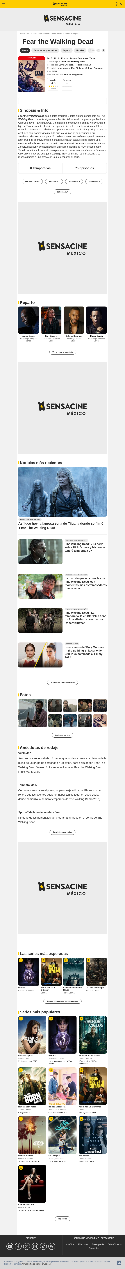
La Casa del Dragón (95, 987)
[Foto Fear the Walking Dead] (32, 713)
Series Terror (56, 34)
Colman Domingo (94, 68)
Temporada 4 (62, 192)
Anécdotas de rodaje (39, 747)
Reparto (27, 302)
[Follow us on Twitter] (27, 1246)
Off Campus (54, 1156)
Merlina (21, 987)
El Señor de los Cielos (89, 1055)
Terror (92, 58)
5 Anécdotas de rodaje (62, 832)
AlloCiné (70, 1244)
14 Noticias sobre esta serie (62, 682)
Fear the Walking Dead (58, 41)
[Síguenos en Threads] (52, 1246)
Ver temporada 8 (32, 181)
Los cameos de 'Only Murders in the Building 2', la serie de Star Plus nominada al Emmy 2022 (84, 652)
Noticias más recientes (41, 462)
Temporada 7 (54, 181)
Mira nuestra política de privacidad (36, 1264)
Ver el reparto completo (62, 352)
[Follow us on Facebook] (19, 1246)
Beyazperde (98, 1244)
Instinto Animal (25, 1156)
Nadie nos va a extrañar (48, 988)
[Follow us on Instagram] (35, 1246)
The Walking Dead (73, 74)
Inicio (22, 34)
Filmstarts (83, 1244)
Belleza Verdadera (56, 1107)
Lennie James (62, 68)
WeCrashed (84, 1156)
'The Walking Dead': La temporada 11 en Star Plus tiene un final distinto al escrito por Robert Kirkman (85, 618)
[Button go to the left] (98, 50)
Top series (62, 1219)
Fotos (25, 694)
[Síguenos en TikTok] (44, 1246)
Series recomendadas (41, 34)
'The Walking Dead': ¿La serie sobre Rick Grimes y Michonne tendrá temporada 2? (85, 547)
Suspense (83, 58)
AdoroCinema (114, 1244)
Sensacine (94, 1248)
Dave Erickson (66, 65)
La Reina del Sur (26, 1204)
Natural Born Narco (27, 1107)
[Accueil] (60, 4)
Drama (73, 58)
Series (28, 34)
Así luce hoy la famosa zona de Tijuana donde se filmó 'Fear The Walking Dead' (60, 526)
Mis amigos (67, 80)
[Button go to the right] (103, 50)
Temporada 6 (74, 181)
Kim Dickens (77, 68)
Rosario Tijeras (25, 1055)
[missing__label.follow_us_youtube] (10, 1246)
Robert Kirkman (83, 65)
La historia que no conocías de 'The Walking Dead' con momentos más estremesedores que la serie (86, 583)
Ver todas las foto (62, 735)
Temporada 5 (94, 181)
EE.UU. (55, 71)
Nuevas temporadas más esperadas (62, 1001)
